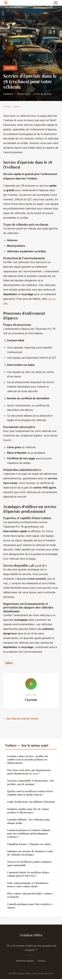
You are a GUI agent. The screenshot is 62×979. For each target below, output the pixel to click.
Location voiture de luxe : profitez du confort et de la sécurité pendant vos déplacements (27, 760)
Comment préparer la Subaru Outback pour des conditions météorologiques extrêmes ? (28, 834)
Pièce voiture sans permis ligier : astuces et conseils (29, 895)
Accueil (6, 106)
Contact (42, 960)
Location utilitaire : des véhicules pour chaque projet (28, 821)
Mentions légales (25, 960)
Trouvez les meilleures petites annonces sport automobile (29, 863)
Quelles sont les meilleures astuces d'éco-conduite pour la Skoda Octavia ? (30, 793)
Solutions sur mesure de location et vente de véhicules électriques (30, 853)
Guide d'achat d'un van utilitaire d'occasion (31, 801)
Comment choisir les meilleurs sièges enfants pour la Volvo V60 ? (28, 874)
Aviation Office (31, 935)
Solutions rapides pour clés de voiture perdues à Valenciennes (28, 810)
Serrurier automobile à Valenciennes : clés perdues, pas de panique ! (30, 782)
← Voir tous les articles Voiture (20, 718)
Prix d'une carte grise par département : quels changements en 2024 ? (29, 771)
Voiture (10, 68)
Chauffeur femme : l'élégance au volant (29, 844)
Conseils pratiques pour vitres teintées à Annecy (29, 905)
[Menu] (55, 2)
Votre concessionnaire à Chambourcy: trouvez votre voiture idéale (28, 884)
